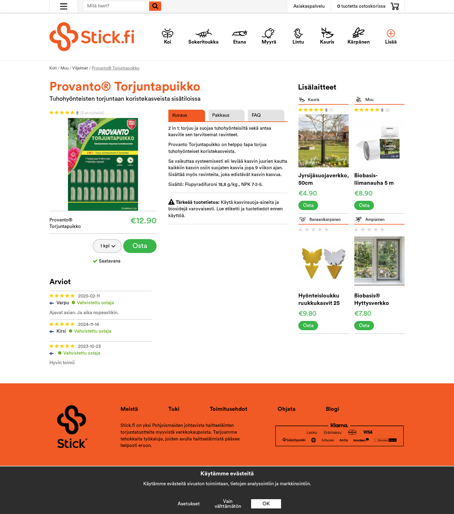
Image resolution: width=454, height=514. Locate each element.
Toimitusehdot (228, 409)
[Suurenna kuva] (103, 164)
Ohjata (287, 409)
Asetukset (189, 503)
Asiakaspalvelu (309, 6)
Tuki (173, 409)
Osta (139, 245)
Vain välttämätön (228, 504)
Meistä (129, 409)
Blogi (332, 409)
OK (266, 503)
